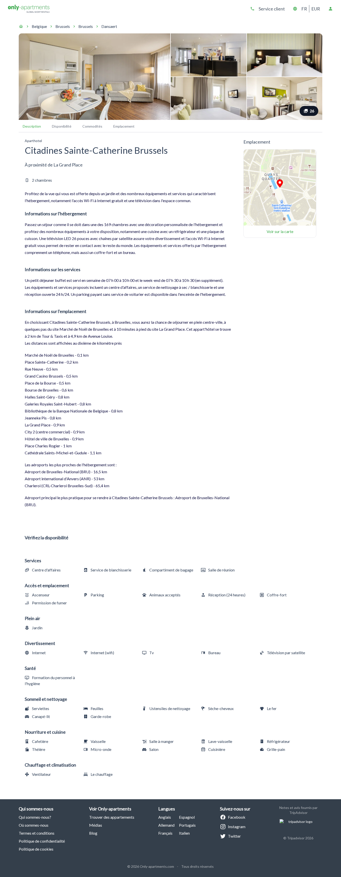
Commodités (92, 126)
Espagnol (187, 817)
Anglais (164, 817)
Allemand (166, 825)
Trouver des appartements (111, 817)
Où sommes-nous (33, 825)
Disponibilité (61, 126)
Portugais (187, 825)
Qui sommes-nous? (35, 817)
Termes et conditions (36, 833)
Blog (93, 833)
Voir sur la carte (280, 231)
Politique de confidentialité (42, 841)
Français (165, 833)
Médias (95, 825)
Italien (184, 833)
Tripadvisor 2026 (300, 838)
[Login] (330, 8)
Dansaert (109, 26)
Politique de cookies (36, 849)
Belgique (39, 26)
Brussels (62, 26)
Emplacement (124, 126)
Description (32, 126)
